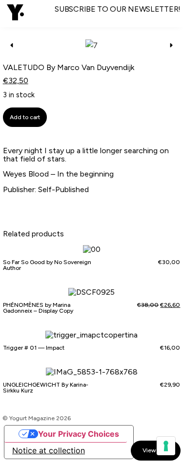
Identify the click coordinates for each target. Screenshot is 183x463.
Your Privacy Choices (78, 434)
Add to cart (25, 117)
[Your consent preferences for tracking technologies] (166, 446)
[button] (15, 13)
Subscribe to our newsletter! (118, 9)
